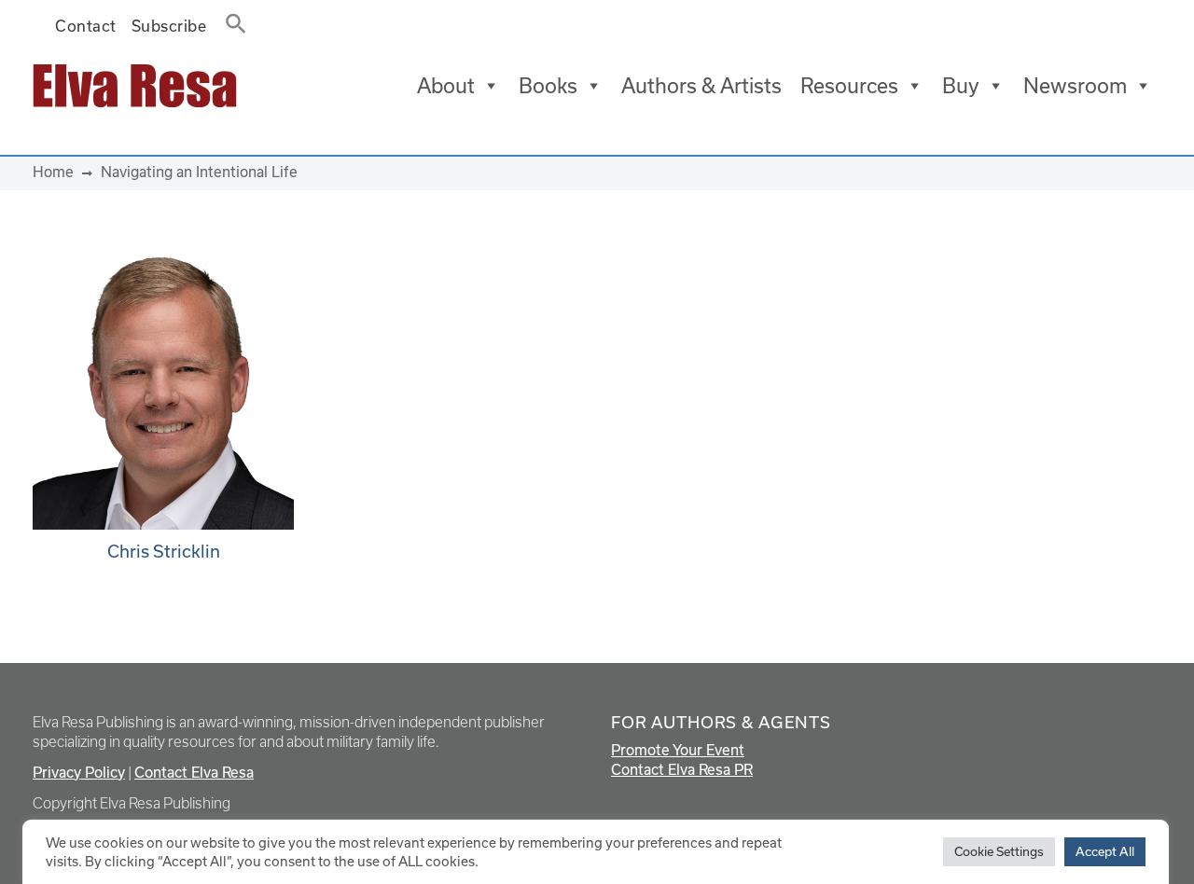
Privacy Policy (79, 772)
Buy (960, 86)
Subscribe (169, 26)
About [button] (446, 86)
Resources (849, 86)
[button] (230, 20)
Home (53, 172)
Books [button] (548, 86)
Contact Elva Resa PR (682, 770)
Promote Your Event (677, 750)
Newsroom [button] (1075, 86)
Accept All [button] (1105, 852)
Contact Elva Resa (194, 772)
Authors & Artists (701, 86)
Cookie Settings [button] (999, 852)
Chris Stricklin (163, 551)
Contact (86, 26)
